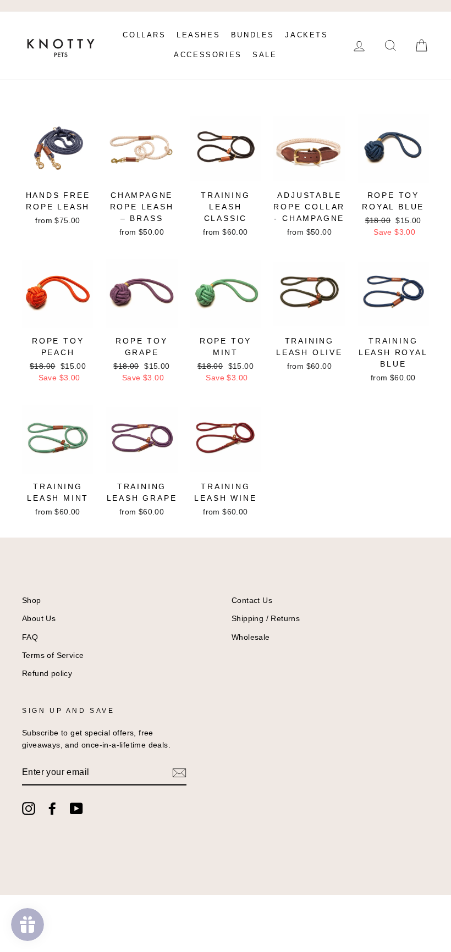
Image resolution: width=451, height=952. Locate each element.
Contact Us (252, 600)
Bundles (252, 35)
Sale (264, 55)
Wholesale (251, 637)
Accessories (208, 55)
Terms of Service (53, 655)
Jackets (306, 35)
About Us (39, 619)
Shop (31, 600)
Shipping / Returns (266, 619)
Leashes (198, 35)
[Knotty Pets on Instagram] (28, 808)
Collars (144, 35)
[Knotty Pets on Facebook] (52, 808)
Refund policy (47, 673)
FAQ (30, 637)
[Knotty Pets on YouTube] (76, 808)
